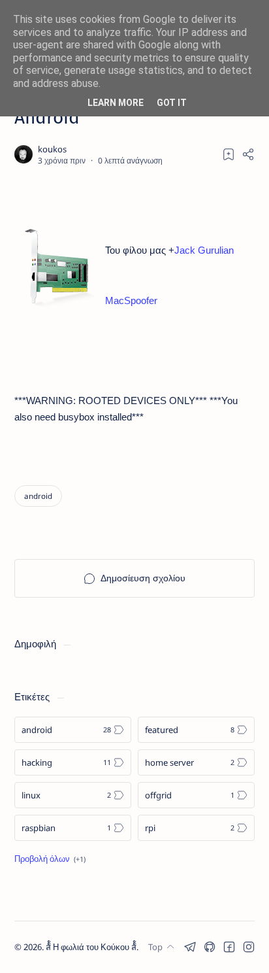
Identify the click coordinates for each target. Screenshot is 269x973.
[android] (38, 496)
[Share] (248, 154)
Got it (172, 102)
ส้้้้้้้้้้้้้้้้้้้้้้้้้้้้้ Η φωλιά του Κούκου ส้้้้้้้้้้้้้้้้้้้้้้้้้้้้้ (91, 947)
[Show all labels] (50, 858)
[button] (190, 947)
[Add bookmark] (228, 154)
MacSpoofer (131, 300)
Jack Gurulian (204, 250)
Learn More (115, 102)
